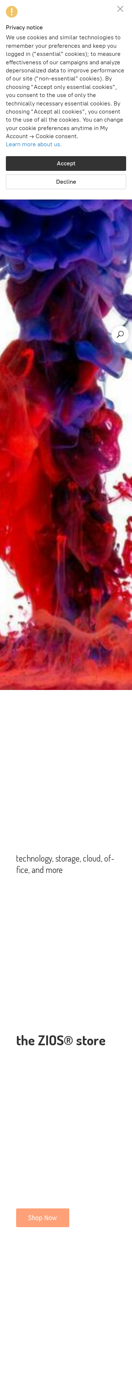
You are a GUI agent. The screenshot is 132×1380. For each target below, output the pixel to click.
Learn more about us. (34, 144)
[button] (120, 9)
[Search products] (120, 334)
